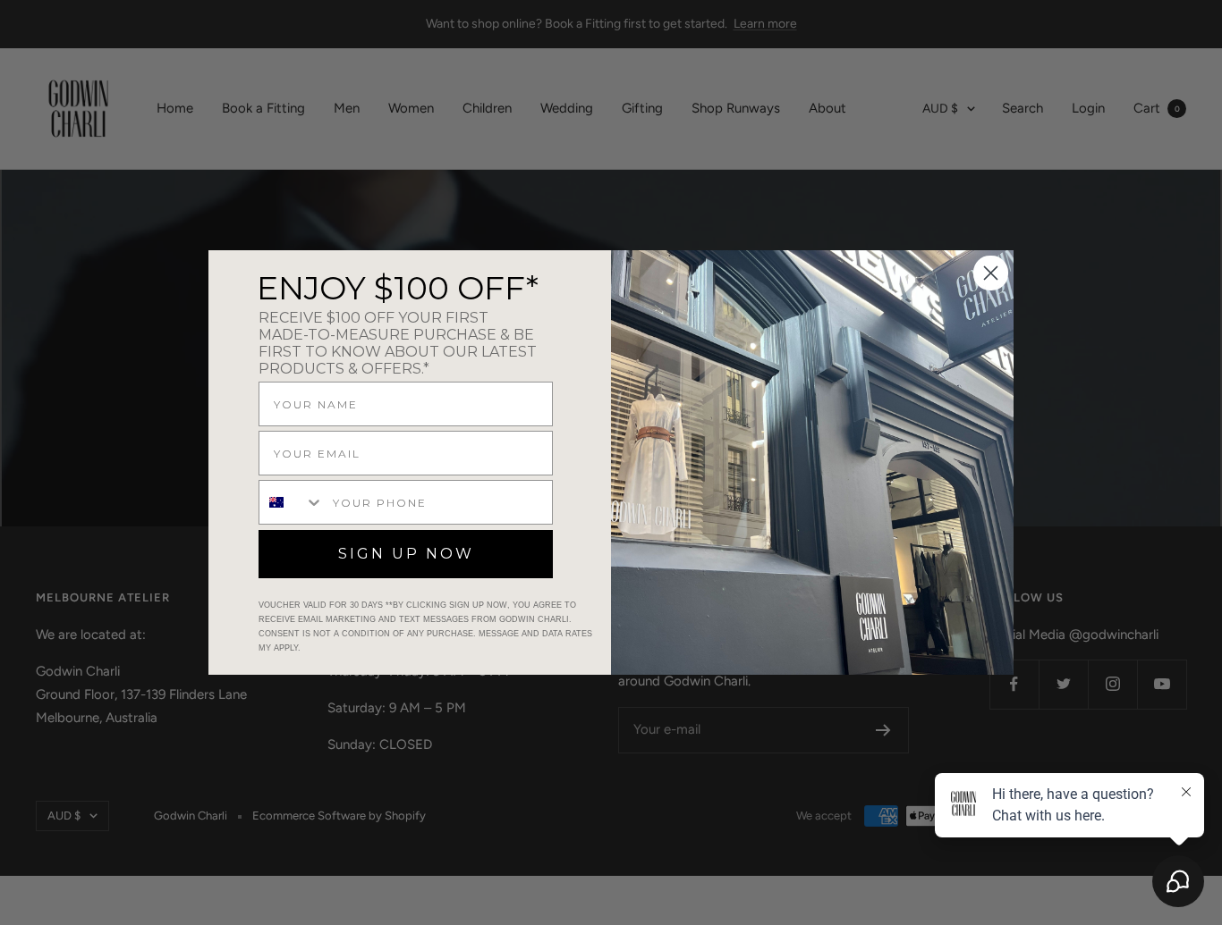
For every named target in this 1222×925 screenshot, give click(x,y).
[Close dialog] (990, 273)
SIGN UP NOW (406, 553)
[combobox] (291, 502)
